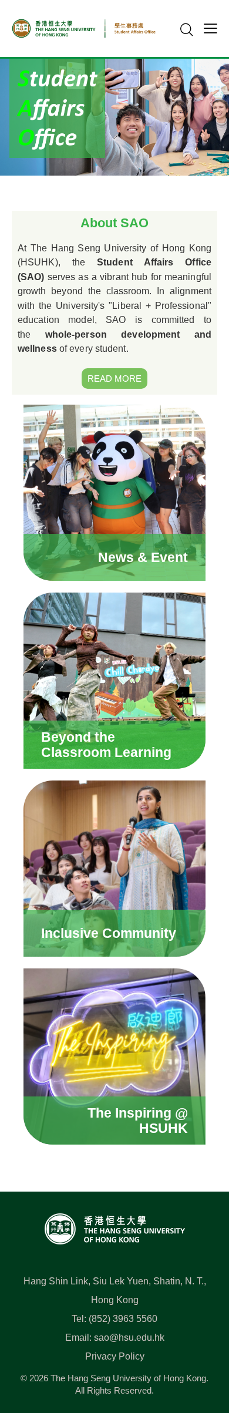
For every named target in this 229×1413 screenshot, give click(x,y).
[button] (210, 28)
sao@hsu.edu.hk (129, 1338)
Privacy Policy (114, 1356)
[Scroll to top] (202, 1352)
